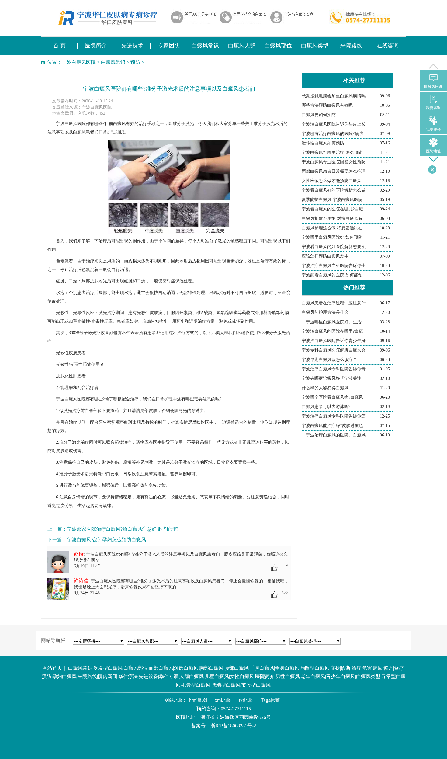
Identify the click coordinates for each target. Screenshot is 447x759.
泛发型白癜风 (108, 668)
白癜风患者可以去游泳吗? (326, 406)
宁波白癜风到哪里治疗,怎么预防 (332, 152)
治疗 (356, 668)
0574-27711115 (236, 708)
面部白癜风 (161, 668)
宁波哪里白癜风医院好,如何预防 (332, 237)
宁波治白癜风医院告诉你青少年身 (334, 340)
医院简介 (265, 676)
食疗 (399, 668)
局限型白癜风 (314, 668)
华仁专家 (168, 676)
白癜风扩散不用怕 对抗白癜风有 (332, 218)
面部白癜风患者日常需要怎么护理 (334, 171)
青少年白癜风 (340, 676)
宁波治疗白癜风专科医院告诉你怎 (334, 416)
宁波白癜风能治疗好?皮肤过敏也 (332, 425)
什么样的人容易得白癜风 (325, 388)
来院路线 (87, 676)
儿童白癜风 (217, 676)
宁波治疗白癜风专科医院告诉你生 (334, 265)
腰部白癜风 (236, 668)
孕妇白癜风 (64, 676)
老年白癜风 (313, 676)
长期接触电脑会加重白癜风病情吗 (334, 96)
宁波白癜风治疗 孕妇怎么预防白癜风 (106, 539)
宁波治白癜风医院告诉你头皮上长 (334, 124)
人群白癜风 (191, 676)
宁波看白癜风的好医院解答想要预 (334, 246)
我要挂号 (433, 129)
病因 (378, 668)
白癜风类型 (368, 676)
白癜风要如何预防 (319, 115)
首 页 (59, 46)
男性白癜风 (287, 676)
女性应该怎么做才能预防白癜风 (331, 180)
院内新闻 (107, 676)
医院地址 (433, 151)
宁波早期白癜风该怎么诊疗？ (329, 359)
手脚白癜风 (262, 668)
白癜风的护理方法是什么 (325, 312)
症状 (335, 668)
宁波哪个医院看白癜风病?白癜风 (332, 397)
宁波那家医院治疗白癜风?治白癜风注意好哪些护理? (122, 529)
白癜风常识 (113, 62)
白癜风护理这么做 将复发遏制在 (332, 228)
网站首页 (52, 668)
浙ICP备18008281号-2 (233, 725)
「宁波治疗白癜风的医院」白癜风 (334, 435)
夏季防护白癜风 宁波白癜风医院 (332, 199)
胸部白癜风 (211, 668)
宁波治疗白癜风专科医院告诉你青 (334, 369)
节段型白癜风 (256, 685)
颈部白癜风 (186, 668)
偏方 (388, 668)
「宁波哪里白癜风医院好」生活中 (334, 322)
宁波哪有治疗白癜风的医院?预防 (332, 133)
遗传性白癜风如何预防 (323, 143)
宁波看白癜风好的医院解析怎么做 (334, 190)
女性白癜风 (242, 676)
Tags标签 (270, 700)
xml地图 (223, 700)
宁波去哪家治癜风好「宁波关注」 (334, 378)
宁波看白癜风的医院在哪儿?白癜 (332, 209)
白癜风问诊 (433, 86)
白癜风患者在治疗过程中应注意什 (334, 303)
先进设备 (148, 676)
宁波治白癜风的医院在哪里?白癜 (332, 331)
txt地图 (246, 700)
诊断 (346, 668)
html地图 (198, 700)
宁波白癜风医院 (79, 62)
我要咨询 (433, 108)
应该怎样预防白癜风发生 (325, 256)
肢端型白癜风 (226, 685)
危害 (367, 668)
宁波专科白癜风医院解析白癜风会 (334, 350)
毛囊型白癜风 (195, 685)
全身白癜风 (287, 668)
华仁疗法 (128, 676)
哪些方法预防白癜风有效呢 (327, 105)
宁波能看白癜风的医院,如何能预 (332, 275)
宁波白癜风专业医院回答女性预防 (334, 162)
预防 (135, 62)
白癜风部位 (135, 668)
